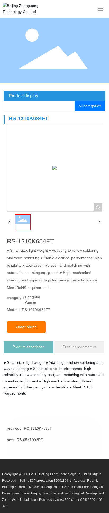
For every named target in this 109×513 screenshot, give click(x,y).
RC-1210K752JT (38, 428)
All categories (90, 106)
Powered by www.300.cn (57, 500)
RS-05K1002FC (30, 440)
